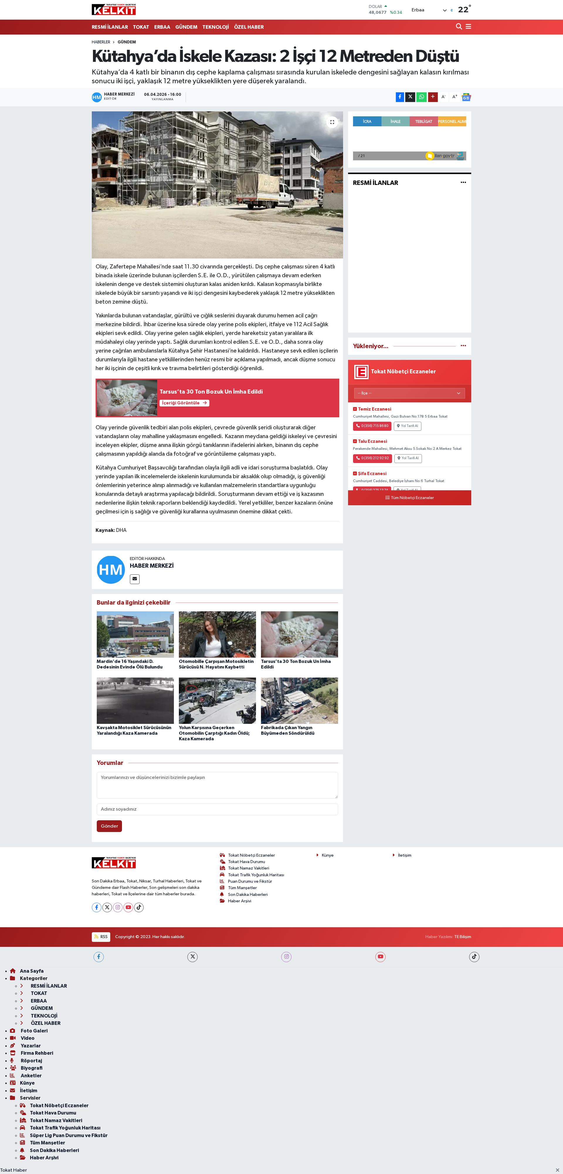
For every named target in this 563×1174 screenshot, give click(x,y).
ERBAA (162, 27)
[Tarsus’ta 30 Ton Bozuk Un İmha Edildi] (299, 634)
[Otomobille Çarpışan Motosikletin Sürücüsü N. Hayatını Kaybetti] (217, 634)
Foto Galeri (34, 1030)
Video (27, 1038)
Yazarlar (30, 1045)
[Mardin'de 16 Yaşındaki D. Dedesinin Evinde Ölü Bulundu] (135, 634)
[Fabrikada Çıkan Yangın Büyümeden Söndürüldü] (299, 700)
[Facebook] (96, 907)
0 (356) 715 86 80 (374, 426)
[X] (107, 907)
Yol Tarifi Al (409, 426)
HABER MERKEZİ (152, 566)
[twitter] (192, 957)
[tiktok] (474, 957)
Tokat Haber (13, 1170)
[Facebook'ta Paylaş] (400, 97)
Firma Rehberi (36, 1053)
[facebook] (99, 957)
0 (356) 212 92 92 (375, 458)
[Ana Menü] (467, 27)
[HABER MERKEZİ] (111, 569)
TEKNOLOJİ (215, 27)
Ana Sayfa (32, 971)
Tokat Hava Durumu (246, 862)
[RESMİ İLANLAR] (463, 183)
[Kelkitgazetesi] (114, 9)
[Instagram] (118, 907)
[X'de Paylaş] (410, 97)
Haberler (101, 42)
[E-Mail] (135, 579)
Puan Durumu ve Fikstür (250, 881)
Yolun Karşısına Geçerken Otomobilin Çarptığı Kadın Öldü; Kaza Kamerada (214, 733)
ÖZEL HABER (249, 27)
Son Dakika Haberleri (248, 894)
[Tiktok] (139, 907)
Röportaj (31, 1060)
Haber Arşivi (239, 901)
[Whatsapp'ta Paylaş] (421, 97)
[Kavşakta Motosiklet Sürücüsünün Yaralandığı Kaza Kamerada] (135, 700)
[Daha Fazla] (433, 97)
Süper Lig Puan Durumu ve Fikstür (69, 1135)
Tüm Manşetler (242, 888)
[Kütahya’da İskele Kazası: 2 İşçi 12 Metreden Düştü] (217, 184)
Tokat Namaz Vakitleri (248, 868)
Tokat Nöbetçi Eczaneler (251, 855)
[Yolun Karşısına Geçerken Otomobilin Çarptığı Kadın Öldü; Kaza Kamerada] (217, 700)
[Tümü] (463, 346)
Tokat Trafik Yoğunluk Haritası (256, 875)
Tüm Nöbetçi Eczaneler (412, 498)
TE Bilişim (462, 937)
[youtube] (380, 957)
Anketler (31, 1075)
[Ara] (459, 27)
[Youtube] (128, 907)
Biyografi (31, 1068)
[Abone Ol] (466, 97)
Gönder (109, 826)
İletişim (404, 855)
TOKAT (141, 27)
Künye (328, 855)
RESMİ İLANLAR (110, 27)
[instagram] (286, 957)
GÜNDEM (186, 27)
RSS (104, 937)
